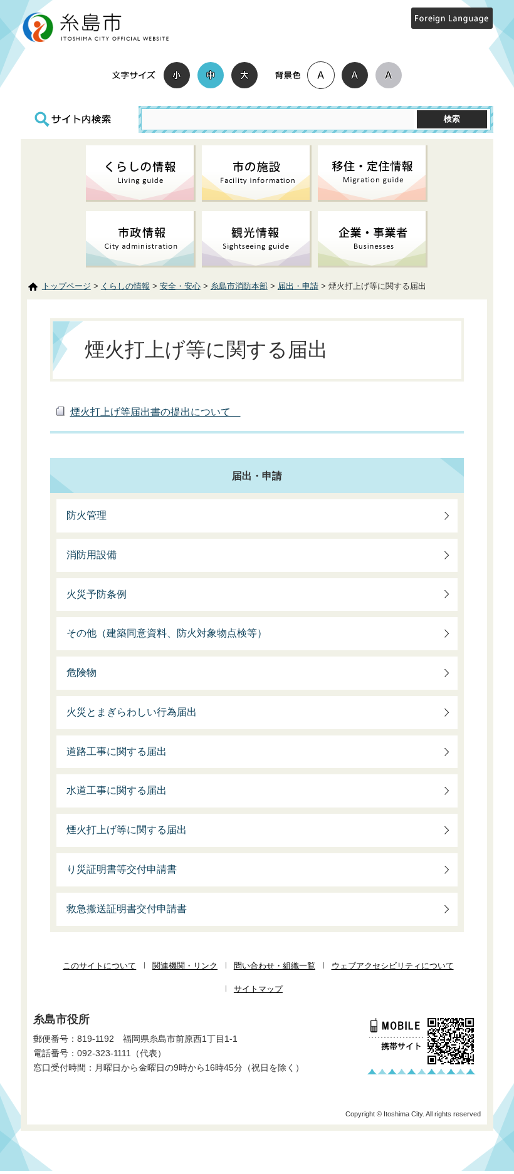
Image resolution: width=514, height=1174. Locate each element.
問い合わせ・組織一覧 (274, 965)
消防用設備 (91, 554)
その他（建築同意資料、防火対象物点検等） (166, 633)
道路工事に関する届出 (116, 751)
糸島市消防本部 (239, 286)
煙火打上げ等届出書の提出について (155, 412)
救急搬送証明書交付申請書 (126, 908)
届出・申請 (298, 286)
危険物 (81, 672)
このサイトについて (99, 965)
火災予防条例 (96, 594)
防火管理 (86, 515)
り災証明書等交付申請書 (121, 869)
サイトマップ (258, 989)
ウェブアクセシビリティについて (393, 965)
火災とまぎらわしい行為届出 (131, 712)
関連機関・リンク (185, 965)
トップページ (66, 286)
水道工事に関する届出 (116, 790)
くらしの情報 (125, 286)
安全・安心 (180, 286)
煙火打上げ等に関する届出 (126, 829)
